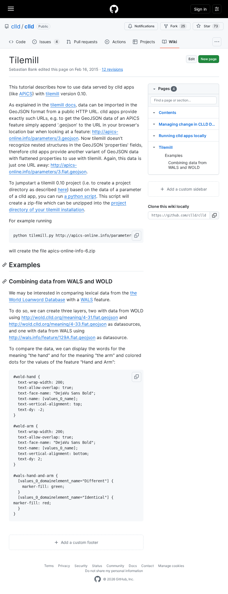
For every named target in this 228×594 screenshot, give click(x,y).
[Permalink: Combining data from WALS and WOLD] (5, 281)
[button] (136, 236)
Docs (133, 566)
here (62, 189)
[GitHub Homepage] (97, 579)
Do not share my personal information (114, 571)
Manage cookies (171, 566)
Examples (173, 155)
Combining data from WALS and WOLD (187, 165)
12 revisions (112, 69)
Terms (49, 566)
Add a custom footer (79, 542)
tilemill (52, 93)
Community (115, 566)
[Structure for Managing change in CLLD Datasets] (154, 124)
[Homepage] (114, 8)
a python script (80, 196)
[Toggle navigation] (11, 8)
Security (81, 566)
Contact (147, 566)
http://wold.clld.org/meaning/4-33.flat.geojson (57, 324)
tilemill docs (63, 105)
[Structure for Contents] (154, 112)
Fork (177, 26)
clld (15, 26)
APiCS (25, 93)
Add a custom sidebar (186, 189)
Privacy (64, 566)
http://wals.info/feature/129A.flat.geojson (52, 337)
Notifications (144, 26)
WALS (87, 299)
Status (97, 566)
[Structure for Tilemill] (154, 147)
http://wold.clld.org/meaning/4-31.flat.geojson (69, 317)
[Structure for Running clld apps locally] (154, 135)
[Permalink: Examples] (5, 265)
